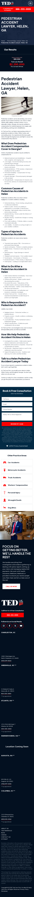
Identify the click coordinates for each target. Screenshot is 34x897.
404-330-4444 (6, 729)
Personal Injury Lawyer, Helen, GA (17, 41)
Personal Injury (14, 493)
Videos (4, 835)
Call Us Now (11, 586)
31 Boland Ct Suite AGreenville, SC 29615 (7, 690)
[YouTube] (21, 625)
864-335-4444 (6, 693)
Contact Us (5, 837)
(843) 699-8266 (6, 660)
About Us (5, 828)
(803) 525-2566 (6, 819)
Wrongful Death (14, 500)
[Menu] (30, 3)
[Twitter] (15, 625)
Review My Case (17, 424)
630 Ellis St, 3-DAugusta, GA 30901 (7, 780)
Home (3, 41)
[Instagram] (3, 625)
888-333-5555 (17, 9)
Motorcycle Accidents (17, 470)
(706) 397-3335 (6, 784)
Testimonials (6, 830)
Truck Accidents (14, 478)
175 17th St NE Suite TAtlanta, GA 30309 (8, 725)
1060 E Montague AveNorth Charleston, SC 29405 (9, 657)
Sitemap (4, 839)
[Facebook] (9, 625)
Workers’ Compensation (18, 485)
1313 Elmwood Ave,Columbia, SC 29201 (7, 815)
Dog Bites (12, 508)
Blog (3, 833)
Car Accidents (13, 462)
